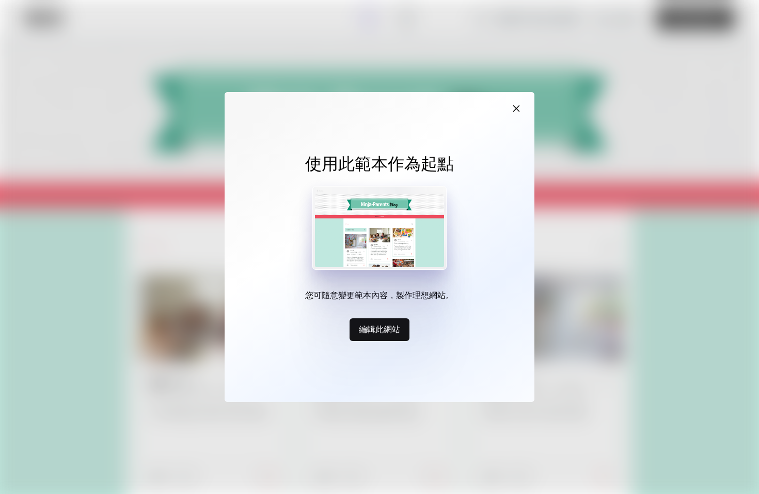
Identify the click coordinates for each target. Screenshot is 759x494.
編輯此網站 (379, 329)
